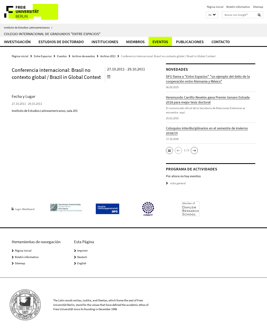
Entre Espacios (43, 56)
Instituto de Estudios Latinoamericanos (28, 27)
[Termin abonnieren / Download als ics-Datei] (129, 76)
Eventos (160, 41)
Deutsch (82, 257)
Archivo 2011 (108, 56)
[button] (212, 15)
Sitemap (258, 7)
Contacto (220, 41)
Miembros (135, 41)
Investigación (17, 41)
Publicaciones (190, 41)
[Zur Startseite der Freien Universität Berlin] (32, 12)
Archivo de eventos (83, 56)
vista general (178, 183)
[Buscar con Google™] (259, 15)
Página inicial (215, 7)
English (81, 263)
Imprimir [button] (82, 250)
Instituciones (104, 41)
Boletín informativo (238, 7)
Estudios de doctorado (61, 41)
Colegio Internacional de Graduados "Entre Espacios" (52, 33)
